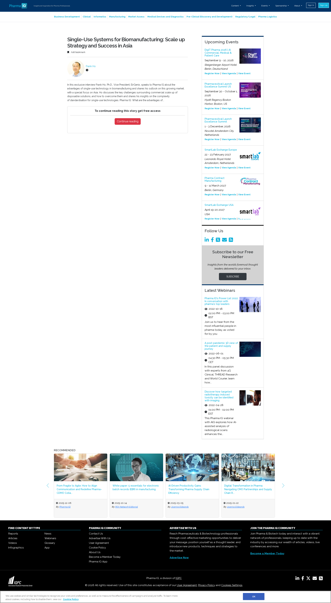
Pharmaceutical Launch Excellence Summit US (218, 85)
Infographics (16, 547)
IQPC (179, 578)
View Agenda (229, 73)
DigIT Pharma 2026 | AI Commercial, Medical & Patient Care (218, 52)
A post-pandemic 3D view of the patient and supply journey (221, 346)
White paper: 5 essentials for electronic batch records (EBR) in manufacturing (136, 487)
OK (253, 596)
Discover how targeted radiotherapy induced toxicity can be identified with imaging (219, 396)
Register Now (212, 73)
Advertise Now (179, 557)
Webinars (50, 538)
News (47, 533)
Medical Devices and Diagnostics (165, 17)
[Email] (225, 240)
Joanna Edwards (180, 506)
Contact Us (96, 533)
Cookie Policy (97, 547)
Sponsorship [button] (281, 5)
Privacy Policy (206, 585)
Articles (12, 538)
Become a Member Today (105, 556)
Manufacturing (117, 17)
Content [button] (235, 5)
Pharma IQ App (98, 561)
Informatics (100, 17)
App (47, 547)
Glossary (49, 543)
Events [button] (264, 5)
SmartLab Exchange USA (219, 205)
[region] (165, 597)
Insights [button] (250, 5)
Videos (12, 543)
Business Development (67, 17)
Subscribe (232, 276)
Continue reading (127, 121)
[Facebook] (213, 240)
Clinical (87, 17)
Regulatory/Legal (245, 17)
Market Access (136, 17)
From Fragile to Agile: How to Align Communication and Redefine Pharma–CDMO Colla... (79, 489)
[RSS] (321, 579)
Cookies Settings (231, 585)
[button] (47, 485)
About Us (94, 552)
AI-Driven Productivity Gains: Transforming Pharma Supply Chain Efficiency (188, 489)
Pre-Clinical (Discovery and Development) (209, 17)
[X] (309, 579)
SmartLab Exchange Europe (221, 149)
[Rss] (231, 240)
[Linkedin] (207, 240)
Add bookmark (77, 52)
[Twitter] (218, 240)
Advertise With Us (99, 538)
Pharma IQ (65, 506)
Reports (13, 533)
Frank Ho (91, 66)
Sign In (311, 5)
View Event (244, 73)
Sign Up (323, 5)
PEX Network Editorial (126, 506)
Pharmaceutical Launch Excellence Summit (218, 120)
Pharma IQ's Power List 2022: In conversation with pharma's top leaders (221, 301)
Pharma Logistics (267, 17)
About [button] (297, 5)
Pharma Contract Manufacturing (214, 179)
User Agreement (99, 543)
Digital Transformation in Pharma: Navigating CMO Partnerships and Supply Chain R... (248, 489)
